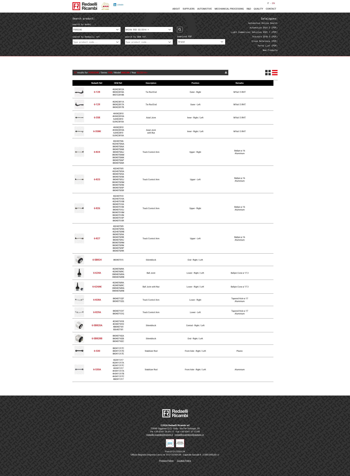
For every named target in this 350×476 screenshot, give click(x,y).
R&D (249, 8)
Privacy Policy (166, 460)
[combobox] (96, 29)
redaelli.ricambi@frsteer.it (159, 434)
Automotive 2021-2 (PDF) (264, 27)
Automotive (204, 8)
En (273, 3)
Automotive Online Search (263, 23)
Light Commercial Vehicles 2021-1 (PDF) (254, 32)
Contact (271, 8)
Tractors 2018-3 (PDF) (265, 36)
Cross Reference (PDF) (265, 41)
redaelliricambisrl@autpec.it (189, 434)
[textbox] (97, 42)
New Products (270, 50)
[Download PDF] (226, 72)
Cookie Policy (184, 460)
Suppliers (189, 8)
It (268, 3)
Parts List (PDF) (268, 45)
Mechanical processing (229, 8)
